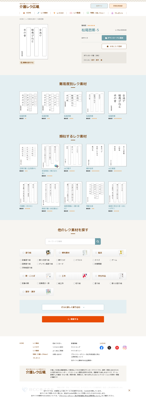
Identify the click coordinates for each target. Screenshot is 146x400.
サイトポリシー (76, 351)
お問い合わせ (57, 354)
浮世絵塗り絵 (27, 267)
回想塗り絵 (26, 263)
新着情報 (74, 343)
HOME (28, 13)
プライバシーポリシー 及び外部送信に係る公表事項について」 (80, 396)
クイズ (97, 260)
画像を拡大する (28, 62)
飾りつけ (61, 260)
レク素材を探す (30, 19)
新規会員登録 (117, 6)
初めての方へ (57, 343)
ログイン (99, 6)
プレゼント (119, 13)
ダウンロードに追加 (115, 37)
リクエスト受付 (58, 347)
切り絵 (78, 283)
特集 (97, 13)
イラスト (78, 260)
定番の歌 (25, 283)
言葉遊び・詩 (44, 283)
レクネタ (60, 13)
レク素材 (44, 13)
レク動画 (77, 13)
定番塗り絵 (26, 260)
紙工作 (60, 283)
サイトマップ (75, 347)
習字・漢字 (95, 60)
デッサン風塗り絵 (46, 263)
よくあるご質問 (58, 351)
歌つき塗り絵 (44, 260)
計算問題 (98, 263)
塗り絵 (97, 283)
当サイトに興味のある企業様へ (81, 360)
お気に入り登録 (116, 46)
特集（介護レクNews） (41, 354)
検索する (74, 319)
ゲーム (114, 260)
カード (60, 263)
